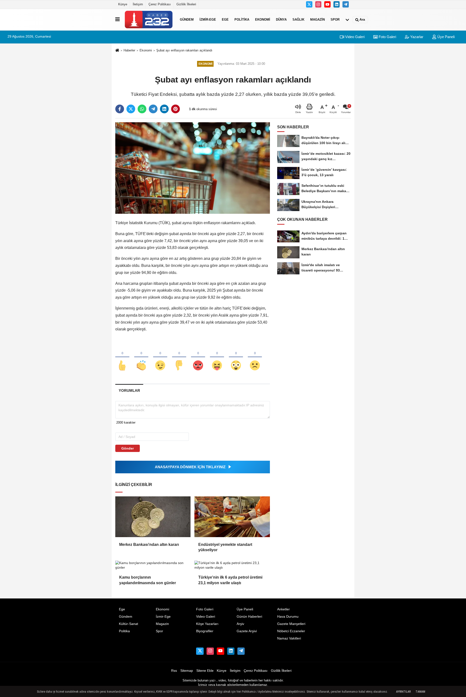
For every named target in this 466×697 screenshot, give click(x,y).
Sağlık (298, 19)
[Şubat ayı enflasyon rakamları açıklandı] (192, 168)
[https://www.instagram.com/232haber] (318, 4)
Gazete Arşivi (247, 631)
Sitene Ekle (205, 670)
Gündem (187, 19)
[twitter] (130, 109)
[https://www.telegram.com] (345, 4)
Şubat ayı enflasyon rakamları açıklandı (184, 50)
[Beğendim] (122, 357)
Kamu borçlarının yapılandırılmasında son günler (147, 580)
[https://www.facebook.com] (327, 4)
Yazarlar (416, 37)
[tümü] (347, 19)
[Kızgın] (198, 357)
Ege (225, 19)
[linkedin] (164, 109)
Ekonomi (262, 19)
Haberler (129, 50)
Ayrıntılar (403, 691)
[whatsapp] (142, 109)
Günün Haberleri (249, 616)
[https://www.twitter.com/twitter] (309, 4)
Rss (174, 670)
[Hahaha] (217, 357)
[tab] (129, 390)
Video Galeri (354, 37)
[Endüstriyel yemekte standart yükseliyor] (232, 516)
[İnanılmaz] (236, 357)
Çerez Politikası (160, 4)
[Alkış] (141, 357)
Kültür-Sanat (128, 624)
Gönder (127, 448)
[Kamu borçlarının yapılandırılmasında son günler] (153, 565)
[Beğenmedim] (179, 357)
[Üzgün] (255, 357)
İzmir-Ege (208, 19)
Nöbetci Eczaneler (291, 631)
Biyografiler (204, 631)
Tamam (420, 691)
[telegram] (153, 109)
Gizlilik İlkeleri (186, 4)
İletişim (138, 4)
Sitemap (186, 670)
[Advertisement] (374, 133)
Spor (335, 19)
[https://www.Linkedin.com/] (336, 4)
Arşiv (240, 624)
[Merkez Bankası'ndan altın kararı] (153, 516)
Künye (122, 4)
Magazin (317, 19)
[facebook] (119, 109)
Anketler (283, 609)
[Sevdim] (160, 357)
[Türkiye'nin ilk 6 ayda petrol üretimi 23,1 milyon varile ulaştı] (232, 565)
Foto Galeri (387, 37)
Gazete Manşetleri (291, 624)
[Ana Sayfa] (117, 50)
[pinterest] (175, 109)
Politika (241, 19)
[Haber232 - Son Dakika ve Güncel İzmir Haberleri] (149, 19)
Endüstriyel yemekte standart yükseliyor (225, 547)
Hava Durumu (288, 616)
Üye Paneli (445, 37)
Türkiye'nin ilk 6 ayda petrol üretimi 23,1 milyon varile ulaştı (230, 580)
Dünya (281, 19)
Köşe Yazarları (207, 624)
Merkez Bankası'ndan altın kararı (149, 544)
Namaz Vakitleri (289, 638)
